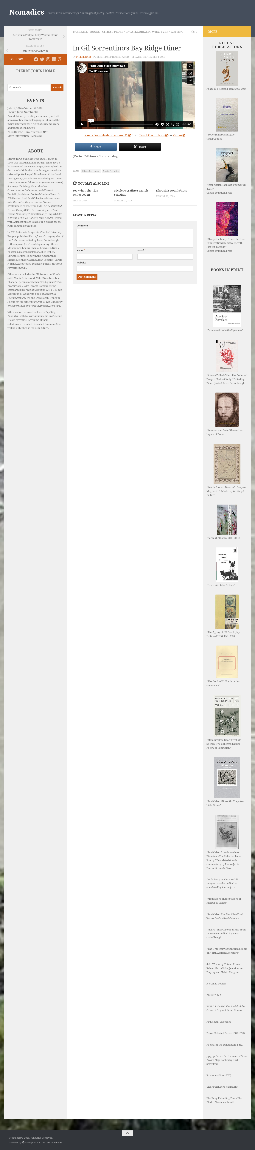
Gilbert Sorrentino (90, 171)
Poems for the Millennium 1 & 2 (224, 1044)
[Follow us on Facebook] (36, 59)
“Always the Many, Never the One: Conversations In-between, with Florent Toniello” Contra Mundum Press (225, 245)
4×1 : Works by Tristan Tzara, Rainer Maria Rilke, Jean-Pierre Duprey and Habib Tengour (224, 968)
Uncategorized (137, 31)
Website (81, 262)
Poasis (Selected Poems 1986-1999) (225, 1033)
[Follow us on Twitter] (42, 59)
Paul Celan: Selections (218, 1021)
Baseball (80, 31)
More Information (18, 136)
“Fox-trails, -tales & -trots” (220, 585)
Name (81, 250)
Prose (118, 31)
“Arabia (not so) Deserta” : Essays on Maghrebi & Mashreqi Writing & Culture (226, 491)
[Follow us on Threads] (60, 59)
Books (95, 31)
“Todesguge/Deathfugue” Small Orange (221, 136)
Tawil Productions (152, 135)
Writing (176, 31)
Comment (83, 225)
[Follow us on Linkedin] (54, 59)
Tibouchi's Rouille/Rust (171, 190)
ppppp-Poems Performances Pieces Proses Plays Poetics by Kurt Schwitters (226, 1060)
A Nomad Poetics (216, 983)
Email (141, 250)
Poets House (14, 132)
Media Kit (36, 136)
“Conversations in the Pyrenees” (224, 330)
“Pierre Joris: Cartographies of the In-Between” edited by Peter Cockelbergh (226, 933)
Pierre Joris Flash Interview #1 (106, 135)
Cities (107, 31)
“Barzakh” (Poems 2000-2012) (223, 538)
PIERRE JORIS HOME (35, 71)
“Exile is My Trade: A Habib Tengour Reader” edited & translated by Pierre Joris (222, 883)
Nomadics (26, 12)
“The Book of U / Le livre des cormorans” (223, 683)
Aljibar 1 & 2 (213, 995)
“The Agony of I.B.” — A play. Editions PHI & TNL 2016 (223, 634)
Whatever (160, 31)
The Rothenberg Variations (221, 1086)
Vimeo (177, 135)
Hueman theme (54, 1142)
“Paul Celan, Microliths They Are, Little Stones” (225, 803)
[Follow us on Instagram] (48, 59)
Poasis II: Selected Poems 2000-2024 (226, 88)
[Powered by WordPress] (23, 1142)
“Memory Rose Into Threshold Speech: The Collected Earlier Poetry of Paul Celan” (223, 744)
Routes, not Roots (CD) (218, 1075)
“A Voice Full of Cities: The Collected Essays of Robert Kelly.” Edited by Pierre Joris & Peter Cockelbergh (226, 379)
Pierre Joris (83, 57)
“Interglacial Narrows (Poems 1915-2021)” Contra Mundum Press (226, 188)
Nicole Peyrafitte (111, 171)
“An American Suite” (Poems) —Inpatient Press (224, 432)
